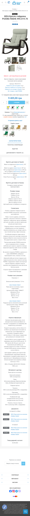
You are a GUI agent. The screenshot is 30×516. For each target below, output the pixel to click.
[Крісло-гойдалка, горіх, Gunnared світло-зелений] (12, 134)
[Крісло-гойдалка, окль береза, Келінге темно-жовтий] (18, 128)
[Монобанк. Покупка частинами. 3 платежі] (13, 108)
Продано (15, 14)
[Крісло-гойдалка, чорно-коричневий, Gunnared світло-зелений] (5, 128)
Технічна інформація (15, 145)
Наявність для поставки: (13, 85)
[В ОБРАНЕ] (27, 102)
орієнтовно (19, 164)
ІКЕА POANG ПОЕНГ (15, 285)
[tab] (15, 141)
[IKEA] (15, 24)
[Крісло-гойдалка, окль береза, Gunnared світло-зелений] (12, 128)
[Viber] (19, 491)
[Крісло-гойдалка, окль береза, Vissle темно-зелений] (5, 134)
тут (26, 117)
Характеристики (15, 141)
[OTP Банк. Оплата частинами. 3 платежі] (22, 108)
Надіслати (23, 463)
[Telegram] (16, 491)
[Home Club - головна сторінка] (16, 2)
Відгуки (15, 149)
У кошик (16, 102)
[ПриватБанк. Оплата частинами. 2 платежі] (8, 108)
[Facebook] (10, 491)
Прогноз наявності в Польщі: (13, 87)
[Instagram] (13, 491)
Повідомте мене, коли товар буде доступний (16, 95)
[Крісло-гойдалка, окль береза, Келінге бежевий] (24, 128)
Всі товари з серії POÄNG (15, 91)
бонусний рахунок (19, 112)
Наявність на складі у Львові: (13, 89)
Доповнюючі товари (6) (15, 153)
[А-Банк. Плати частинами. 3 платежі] (17, 108)
